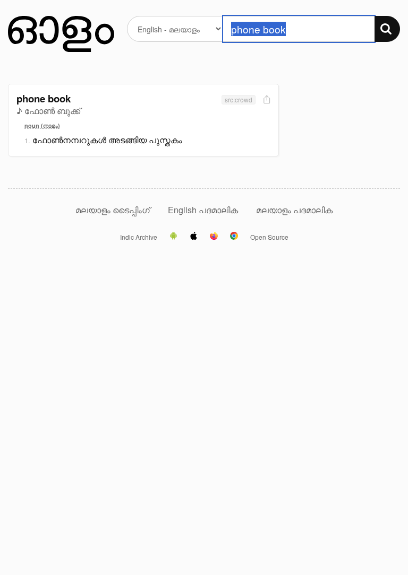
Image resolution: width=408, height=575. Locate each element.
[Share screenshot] (265, 100)
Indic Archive (138, 237)
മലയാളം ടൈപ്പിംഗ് (112, 210)
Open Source (269, 237)
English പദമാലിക (204, 210)
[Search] (387, 29)
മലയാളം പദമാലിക (294, 210)
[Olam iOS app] (194, 236)
